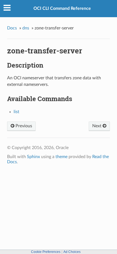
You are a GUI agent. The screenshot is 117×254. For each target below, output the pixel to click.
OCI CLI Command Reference (62, 8)
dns (25, 28)
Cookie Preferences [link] (45, 252)
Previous (23, 126)
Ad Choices (72, 252)
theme (61, 157)
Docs (12, 28)
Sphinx (33, 157)
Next (97, 126)
